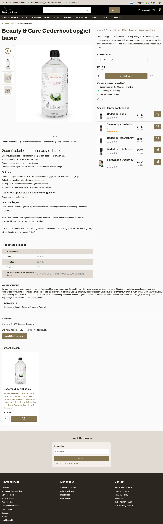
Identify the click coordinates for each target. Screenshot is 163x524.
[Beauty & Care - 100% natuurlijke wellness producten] (14, 10)
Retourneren (7, 509)
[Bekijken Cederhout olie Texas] (101, 151)
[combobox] (67, 10)
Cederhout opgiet (117, 114)
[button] (53, 136)
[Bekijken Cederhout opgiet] (101, 116)
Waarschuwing (49, 142)
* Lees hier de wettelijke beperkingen (66, 463)
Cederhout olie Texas (119, 149)
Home (47, 18)
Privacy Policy (8, 498)
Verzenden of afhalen (10, 506)
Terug (6, 24)
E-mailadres (59, 446)
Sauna (25, 18)
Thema (93, 18)
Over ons (5, 488)
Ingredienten (63, 142)
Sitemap (5, 517)
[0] (158, 10)
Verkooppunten (8, 495)
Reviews (74, 142)
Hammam (36, 18)
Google (158, 3)
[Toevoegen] (157, 114)
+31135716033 (125, 502)
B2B (114, 10)
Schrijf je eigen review (14, 336)
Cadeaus (67, 18)
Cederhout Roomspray (120, 138)
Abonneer (81, 458)
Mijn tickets (65, 495)
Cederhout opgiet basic (17, 389)
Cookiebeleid (7, 520)
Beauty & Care (121, 30)
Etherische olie (10, 18)
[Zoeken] (87, 10)
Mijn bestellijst (66, 498)
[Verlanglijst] (153, 10)
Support (140, 3)
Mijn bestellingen (67, 491)
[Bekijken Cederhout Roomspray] (101, 140)
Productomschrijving (11, 142)
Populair (105, 18)
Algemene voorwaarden (12, 491)
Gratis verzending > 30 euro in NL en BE (116, 87)
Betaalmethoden (9, 502)
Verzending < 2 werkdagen (111, 91)
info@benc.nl (127, 506)
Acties (117, 18)
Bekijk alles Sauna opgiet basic (142, 30)
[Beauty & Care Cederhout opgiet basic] (20, 371)
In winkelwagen (126, 76)
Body (56, 18)
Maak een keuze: (104, 54)
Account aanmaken (68, 488)
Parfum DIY (81, 18)
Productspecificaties (32, 142)
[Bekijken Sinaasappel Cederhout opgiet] (101, 128)
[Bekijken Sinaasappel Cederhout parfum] (101, 163)
